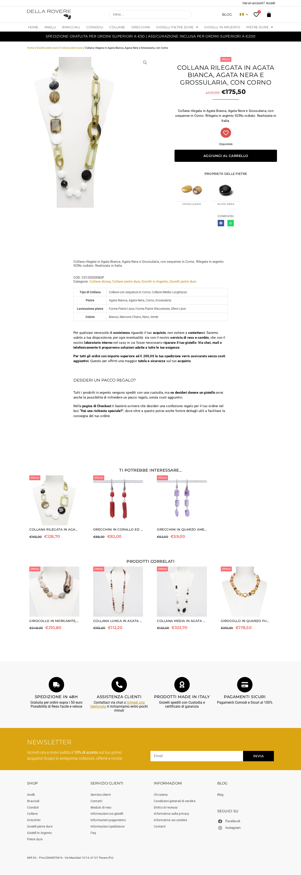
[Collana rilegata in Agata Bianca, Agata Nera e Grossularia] (75, 132)
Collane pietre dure (71, 47)
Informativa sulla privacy (171, 813)
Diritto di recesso (166, 807)
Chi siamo (161, 794)
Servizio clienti (101, 794)
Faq (93, 833)
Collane (117, 27)
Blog (227, 14)
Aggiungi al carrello (225, 156)
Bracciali (71, 27)
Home (33, 27)
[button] (221, 223)
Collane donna (100, 281)
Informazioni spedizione (108, 826)
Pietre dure (257, 27)
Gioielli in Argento (222, 27)
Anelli (50, 27)
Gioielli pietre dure (175, 27)
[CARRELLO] (269, 14)
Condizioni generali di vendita (174, 801)
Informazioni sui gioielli (107, 813)
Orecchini (140, 27)
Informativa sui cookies (170, 820)
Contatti (96, 801)
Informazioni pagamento (108, 820)
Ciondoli (94, 27)
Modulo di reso (101, 807)
